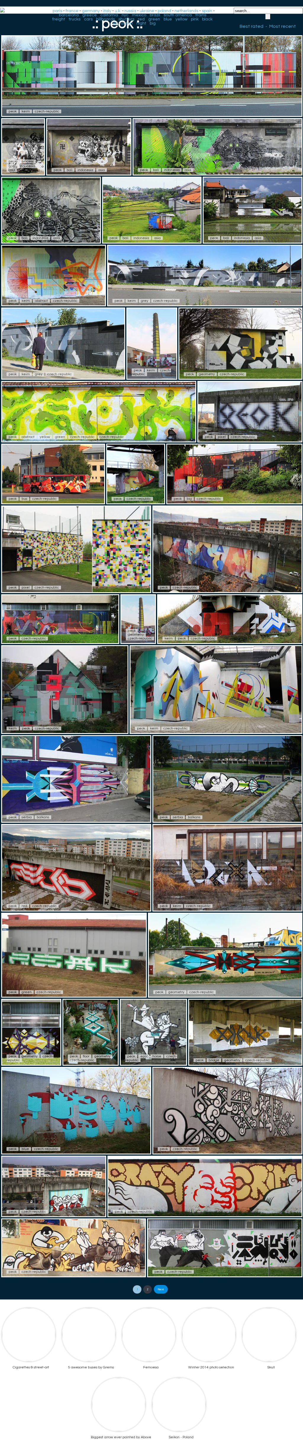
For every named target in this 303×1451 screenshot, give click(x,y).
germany (91, 11)
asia (12, 170)
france (72, 11)
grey (144, 301)
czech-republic (47, 111)
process (28, 161)
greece (89, 15)
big (153, 23)
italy (107, 11)
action (127, 23)
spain (207, 11)
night (141, 23)
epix (143, 1056)
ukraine (147, 11)
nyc (125, 15)
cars (88, 19)
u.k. (118, 11)
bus (24, 499)
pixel (222, 437)
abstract (41, 301)
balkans (43, 817)
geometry (207, 374)
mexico (139, 15)
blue (168, 19)
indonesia (27, 166)
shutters (126, 19)
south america (178, 15)
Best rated (251, 26)
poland (164, 11)
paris (57, 11)
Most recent (282, 26)
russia (130, 11)
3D (114, 23)
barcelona (69, 15)
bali (11, 166)
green (154, 19)
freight (58, 19)
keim (26, 111)
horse (156, 1056)
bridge (214, 1060)
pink (195, 19)
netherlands (186, 11)
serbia (27, 817)
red (141, 19)
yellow (181, 19)
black (207, 19)
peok (13, 111)
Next (161, 1289)
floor (86, 1056)
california (109, 15)
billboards (105, 19)
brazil (155, 15)
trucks (74, 19)
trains (200, 15)
